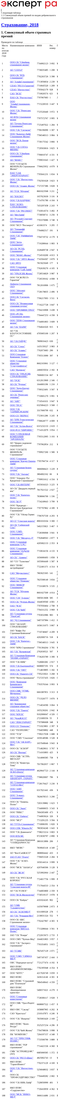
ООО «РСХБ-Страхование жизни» (20, 315)
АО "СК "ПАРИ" (18, 327)
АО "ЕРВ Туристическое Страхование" (22, 420)
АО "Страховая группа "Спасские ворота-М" (21, 885)
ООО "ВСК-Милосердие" (22, 895)
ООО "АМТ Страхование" (16, 790)
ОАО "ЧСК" (16, 606)
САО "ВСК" (16, 93)
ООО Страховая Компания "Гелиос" (19, 355)
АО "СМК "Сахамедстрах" (17, 906)
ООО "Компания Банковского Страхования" (18, 684)
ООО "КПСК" (17, 714)
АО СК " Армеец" (18, 557)
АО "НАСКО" (17, 196)
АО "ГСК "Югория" (19, 191)
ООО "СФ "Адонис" (20, 598)
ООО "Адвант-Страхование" (17, 796)
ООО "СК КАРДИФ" (20, 200)
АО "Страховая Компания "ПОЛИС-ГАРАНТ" (22, 656)
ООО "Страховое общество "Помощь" (20, 579)
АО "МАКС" (16, 160)
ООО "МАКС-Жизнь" (20, 255)
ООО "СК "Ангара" (19, 474)
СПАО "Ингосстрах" (20, 89)
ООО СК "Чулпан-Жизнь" (22, 602)
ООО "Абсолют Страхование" (17, 291)
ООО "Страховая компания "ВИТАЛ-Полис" (19, 928)
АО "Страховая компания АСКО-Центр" (22, 770)
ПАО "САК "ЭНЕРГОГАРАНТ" (19, 174)
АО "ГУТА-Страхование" (22, 824)
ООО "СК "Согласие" (20, 130)
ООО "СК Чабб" (18, 610)
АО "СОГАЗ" (16, 70)
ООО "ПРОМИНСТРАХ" (22, 310)
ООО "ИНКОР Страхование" (17, 586)
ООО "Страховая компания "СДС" (18, 543)
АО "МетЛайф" (17, 215)
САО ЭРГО (15, 263)
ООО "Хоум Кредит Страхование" (19, 389)
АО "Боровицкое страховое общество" (20, 705)
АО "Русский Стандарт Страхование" (21, 220)
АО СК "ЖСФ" (17, 872)
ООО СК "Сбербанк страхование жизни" (20, 63)
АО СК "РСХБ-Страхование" (17, 249)
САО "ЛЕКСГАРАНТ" (21, 722)
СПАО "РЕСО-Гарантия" (22, 85)
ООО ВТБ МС (17, 836)
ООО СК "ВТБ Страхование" (17, 76)
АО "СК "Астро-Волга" (21, 426)
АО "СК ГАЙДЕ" (18, 341)
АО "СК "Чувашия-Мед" (22, 916)
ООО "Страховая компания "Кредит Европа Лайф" (22, 461)
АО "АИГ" (15, 401)
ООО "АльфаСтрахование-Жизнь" (20, 104)
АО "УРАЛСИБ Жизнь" (21, 273)
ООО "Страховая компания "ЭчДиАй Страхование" (19, 551)
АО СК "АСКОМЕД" (20, 912)
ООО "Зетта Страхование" (16, 243)
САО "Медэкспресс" (20, 573)
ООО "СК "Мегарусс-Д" (22, 538)
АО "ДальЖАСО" (18, 718)
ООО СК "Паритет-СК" (21, 674)
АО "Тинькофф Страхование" (17, 230)
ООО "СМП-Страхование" (16, 532)
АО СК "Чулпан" (18, 384)
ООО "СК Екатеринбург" (22, 666)
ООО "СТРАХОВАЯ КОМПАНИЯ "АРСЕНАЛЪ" (20, 436)
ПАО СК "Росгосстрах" (21, 97)
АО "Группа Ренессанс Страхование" (21, 124)
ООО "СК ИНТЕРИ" (20, 484)
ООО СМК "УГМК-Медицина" (19, 692)
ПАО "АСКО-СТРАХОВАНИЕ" (19, 205)
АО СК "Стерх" (17, 346)
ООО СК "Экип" (18, 808)
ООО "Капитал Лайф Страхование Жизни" (20, 135)
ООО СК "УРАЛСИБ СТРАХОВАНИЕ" (20, 375)
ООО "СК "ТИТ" (18, 670)
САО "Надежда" (18, 370)
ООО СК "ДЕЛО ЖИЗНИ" (18, 698)
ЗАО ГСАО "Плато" (19, 857)
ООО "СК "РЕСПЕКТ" (21, 211)
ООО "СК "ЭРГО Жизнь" (22, 259)
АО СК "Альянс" (18, 350)
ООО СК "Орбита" (19, 816)
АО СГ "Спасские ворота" (22, 521)
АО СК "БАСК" (17, 637)
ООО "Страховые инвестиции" (18, 997)
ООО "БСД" (16, 501)
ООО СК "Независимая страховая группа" (21, 304)
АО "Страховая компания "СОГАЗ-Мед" (22, 783)
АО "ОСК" (15, 380)
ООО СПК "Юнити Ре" (21, 828)
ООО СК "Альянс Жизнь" (22, 186)
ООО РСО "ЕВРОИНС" (22, 430)
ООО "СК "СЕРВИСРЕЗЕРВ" (19, 410)
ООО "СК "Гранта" (19, 710)
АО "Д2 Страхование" (20, 620)
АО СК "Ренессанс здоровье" (19, 396)
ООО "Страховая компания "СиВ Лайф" (21, 268)
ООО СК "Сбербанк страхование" (20, 154)
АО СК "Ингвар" (18, 752)
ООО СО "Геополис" (20, 726)
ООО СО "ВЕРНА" (19, 415)
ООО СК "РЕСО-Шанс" (21, 1058)
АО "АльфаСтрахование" (22, 82)
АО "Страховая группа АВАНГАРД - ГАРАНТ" (21, 777)
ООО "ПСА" (16, 405)
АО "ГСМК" (16, 951)
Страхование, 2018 (20, 24)
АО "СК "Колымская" (20, 651)
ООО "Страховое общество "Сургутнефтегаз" (18, 363)
